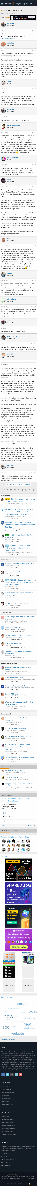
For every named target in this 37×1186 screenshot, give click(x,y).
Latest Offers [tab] (5, 831)
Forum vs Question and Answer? (17, 603)
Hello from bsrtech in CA (14, 627)
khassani (7, 586)
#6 (35, 165)
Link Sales (18, 539)
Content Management (16, 605)
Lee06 (9, 81)
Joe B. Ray (10, 43)
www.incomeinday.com (9, 38)
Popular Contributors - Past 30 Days (15, 837)
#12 (35, 343)
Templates (8, 774)
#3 (35, 89)
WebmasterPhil (12, 157)
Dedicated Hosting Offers (8, 1135)
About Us (6, 1153)
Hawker (7, 529)
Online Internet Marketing (19, 671)
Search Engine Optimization (17, 529)
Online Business (6, 1090)
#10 (35, 306)
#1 (35, 30)
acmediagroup (9, 751)
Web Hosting (5, 1101)
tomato (9, 273)
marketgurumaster (14, 125)
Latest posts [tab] (4, 767)
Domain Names (14, 566)
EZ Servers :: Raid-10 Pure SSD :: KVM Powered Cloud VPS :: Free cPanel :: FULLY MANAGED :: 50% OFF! (19, 511)
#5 (35, 132)
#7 (35, 186)
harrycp (7, 688)
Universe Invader (10, 552)
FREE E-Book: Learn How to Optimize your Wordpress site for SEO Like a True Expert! (19, 582)
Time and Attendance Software (17, 686)
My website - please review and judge (19, 757)
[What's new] (31, 3)
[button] (2, 3)
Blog (5, 1156)
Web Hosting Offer (7, 1123)
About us (19, 1184)
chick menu (8, 621)
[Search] (35, 3)
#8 (35, 246)
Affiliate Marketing (6, 1098)
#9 (35, 280)
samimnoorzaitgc (10, 539)
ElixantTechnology (10, 516)
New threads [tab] (14, 767)
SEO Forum (4, 1087)
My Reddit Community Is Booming (18, 635)
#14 (35, 473)
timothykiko (8, 671)
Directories (12, 645)
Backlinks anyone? (12, 572)
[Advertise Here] (28, 971)
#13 (35, 361)
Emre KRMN (8, 730)
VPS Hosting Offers (21, 516)
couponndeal (8, 597)
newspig (7, 503)
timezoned (8, 696)
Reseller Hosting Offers (8, 1128)
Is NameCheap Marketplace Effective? (20, 564)
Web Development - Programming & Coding (23, 680)
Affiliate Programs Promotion (19, 503)
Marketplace (7, 1165)
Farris (6, 637)
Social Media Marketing (15, 637)
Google (15, 597)
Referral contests (6, 795)
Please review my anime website (18, 736)
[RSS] (30, 1184)
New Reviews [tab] (14, 831)
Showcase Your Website (15, 722)
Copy (4, 821)
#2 (35, 50)
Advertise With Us (9, 1159)
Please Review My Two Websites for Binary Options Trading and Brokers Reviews (19, 746)
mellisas (10, 465)
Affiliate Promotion (7, 1120)
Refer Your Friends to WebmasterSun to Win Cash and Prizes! (17, 799)
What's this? (32, 825)
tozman (7, 759)
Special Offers (15, 586)
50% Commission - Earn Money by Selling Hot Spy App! (20, 500)
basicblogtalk (12, 336)
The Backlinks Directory (14, 643)
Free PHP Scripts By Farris (13, 770)
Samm (9, 179)
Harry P (7, 605)
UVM (6, 574)
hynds (9, 238)
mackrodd (5, 13)
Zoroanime (8, 738)
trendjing (7, 680)
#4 (35, 117)
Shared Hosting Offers (8, 1126)
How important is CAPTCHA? (16, 678)
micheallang (11, 299)
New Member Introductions (17, 629)
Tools (3, 825)
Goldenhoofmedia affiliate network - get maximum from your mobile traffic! (18, 547)
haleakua (7, 706)
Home (25, 1184)
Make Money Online (7, 1105)
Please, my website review (15, 728)
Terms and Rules (11, 1184)
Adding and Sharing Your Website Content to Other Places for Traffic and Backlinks (20, 524)
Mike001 (10, 354)
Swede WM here (11, 694)
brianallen (8, 656)
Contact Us (7, 1162)
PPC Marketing (5, 1096)
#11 (35, 328)
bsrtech (7, 629)
